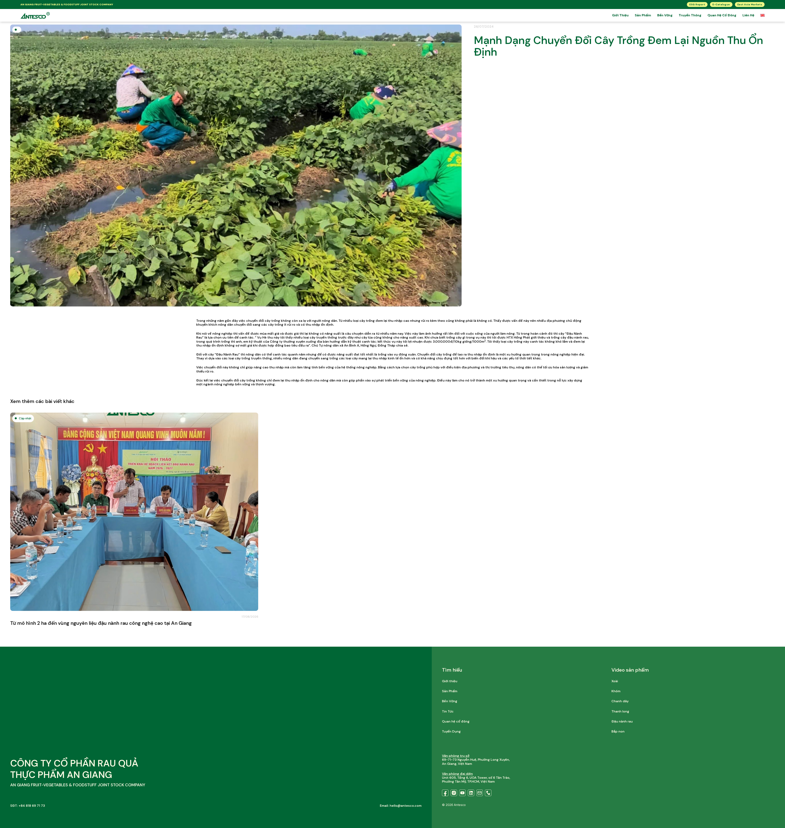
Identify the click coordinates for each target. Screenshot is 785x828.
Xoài (614, 681)
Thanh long (620, 711)
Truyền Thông (690, 15)
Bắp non (618, 731)
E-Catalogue (721, 4)
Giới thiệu (620, 15)
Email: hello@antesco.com (401, 806)
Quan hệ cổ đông (722, 15)
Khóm (615, 691)
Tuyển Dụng (451, 731)
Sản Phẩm (643, 15)
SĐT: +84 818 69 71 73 (27, 806)
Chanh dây (620, 701)
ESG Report (697, 4)
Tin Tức (448, 711)
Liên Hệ (748, 15)
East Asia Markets (749, 4)
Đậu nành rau (622, 721)
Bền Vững (665, 15)
